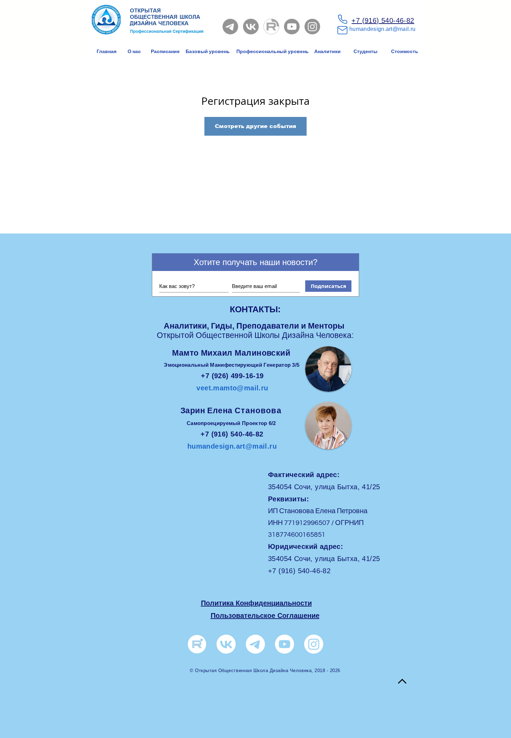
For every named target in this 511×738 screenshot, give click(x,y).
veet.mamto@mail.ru (232, 388)
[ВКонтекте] (226, 644)
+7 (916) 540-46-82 (382, 20)
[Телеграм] (255, 644)
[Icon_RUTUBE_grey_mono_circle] (271, 26)
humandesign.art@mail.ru (382, 29)
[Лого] (196, 644)
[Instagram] (312, 26)
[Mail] (342, 30)
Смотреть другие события (255, 126)
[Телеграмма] (230, 26)
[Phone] (342, 19)
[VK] (251, 26)
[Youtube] (292, 26)
